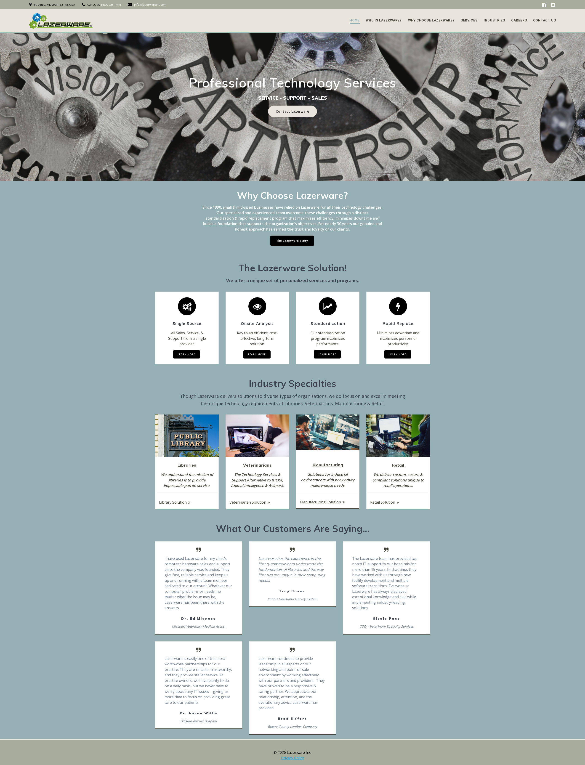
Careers (519, 20)
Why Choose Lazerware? (431, 20)
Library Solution (173, 502)
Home (355, 20)
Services (469, 20)
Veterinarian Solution (247, 502)
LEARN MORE (186, 354)
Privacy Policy (292, 757)
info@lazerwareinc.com (150, 5)
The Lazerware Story (292, 241)
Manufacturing (327, 464)
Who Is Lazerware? (384, 20)
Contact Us (544, 20)
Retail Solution (382, 502)
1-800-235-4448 (111, 5)
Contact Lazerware (292, 111)
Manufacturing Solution (320, 502)
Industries (494, 20)
